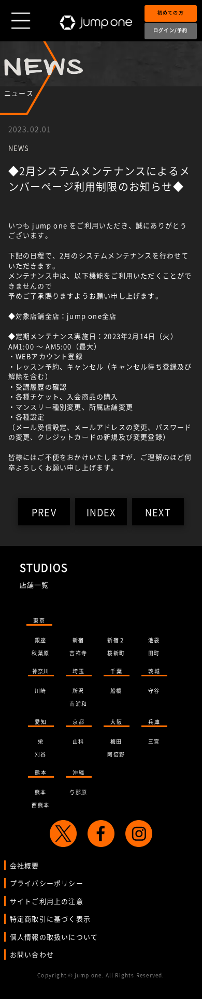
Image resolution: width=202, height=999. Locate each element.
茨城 (154, 671)
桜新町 (116, 653)
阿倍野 (116, 754)
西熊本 (40, 805)
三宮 (154, 741)
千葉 (116, 671)
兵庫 (154, 721)
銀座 (40, 640)
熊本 (40, 772)
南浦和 (78, 703)
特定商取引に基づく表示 (50, 919)
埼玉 (78, 671)
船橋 (116, 690)
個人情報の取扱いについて (54, 937)
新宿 (78, 640)
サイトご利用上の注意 (46, 901)
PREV (44, 512)
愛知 (40, 721)
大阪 (116, 721)
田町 (154, 653)
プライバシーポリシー (46, 883)
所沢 (78, 690)
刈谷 (40, 754)
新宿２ (116, 640)
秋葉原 (40, 653)
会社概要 (24, 865)
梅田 (116, 741)
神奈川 (41, 671)
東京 (39, 620)
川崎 (40, 690)
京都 (78, 721)
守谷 (154, 690)
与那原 (78, 792)
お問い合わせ (32, 954)
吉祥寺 (78, 653)
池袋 (154, 640)
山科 (78, 741)
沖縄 (78, 772)
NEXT (158, 512)
